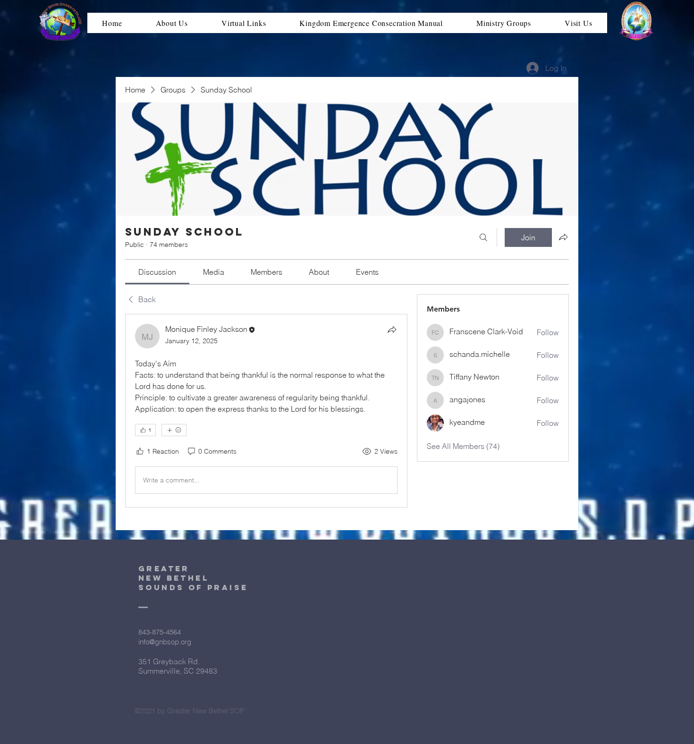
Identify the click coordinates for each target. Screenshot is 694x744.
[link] (157, 272)
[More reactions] (173, 430)
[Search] (483, 237)
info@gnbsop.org (164, 641)
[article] (266, 410)
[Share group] (563, 237)
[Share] (392, 329)
